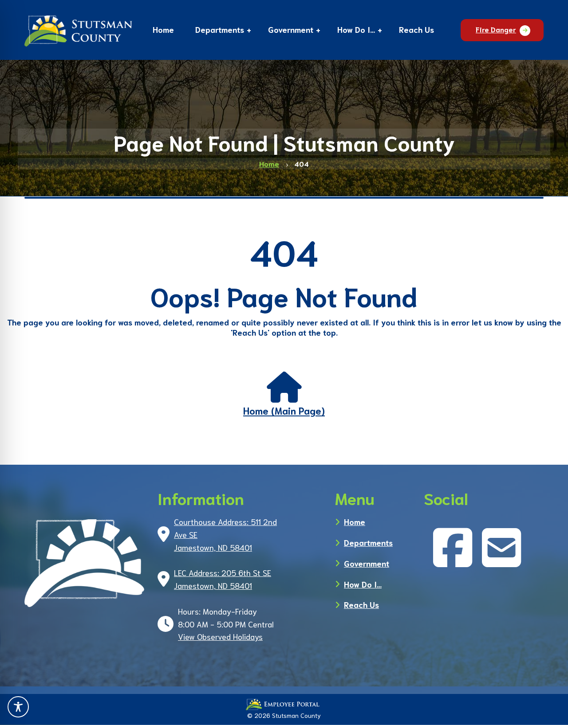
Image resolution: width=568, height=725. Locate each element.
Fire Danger (496, 29)
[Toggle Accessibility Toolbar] (18, 706)
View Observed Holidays (220, 636)
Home (354, 521)
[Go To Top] (548, 707)
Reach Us (361, 604)
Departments (368, 542)
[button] (220, 30)
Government (366, 563)
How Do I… (363, 584)
